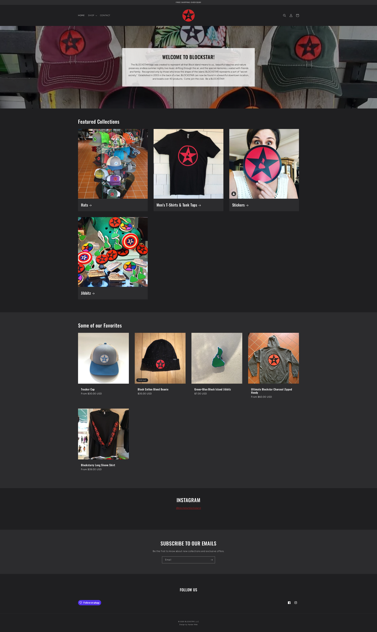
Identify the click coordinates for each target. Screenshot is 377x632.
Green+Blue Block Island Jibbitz (212, 389)
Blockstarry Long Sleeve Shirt (98, 465)
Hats (84, 205)
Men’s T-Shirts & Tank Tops (177, 205)
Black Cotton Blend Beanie (153, 389)
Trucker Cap (88, 389)
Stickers (238, 205)
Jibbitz (86, 293)
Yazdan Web (193, 625)
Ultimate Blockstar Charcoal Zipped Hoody (271, 391)
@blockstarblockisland (188, 508)
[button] (92, 15)
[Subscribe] (211, 559)
